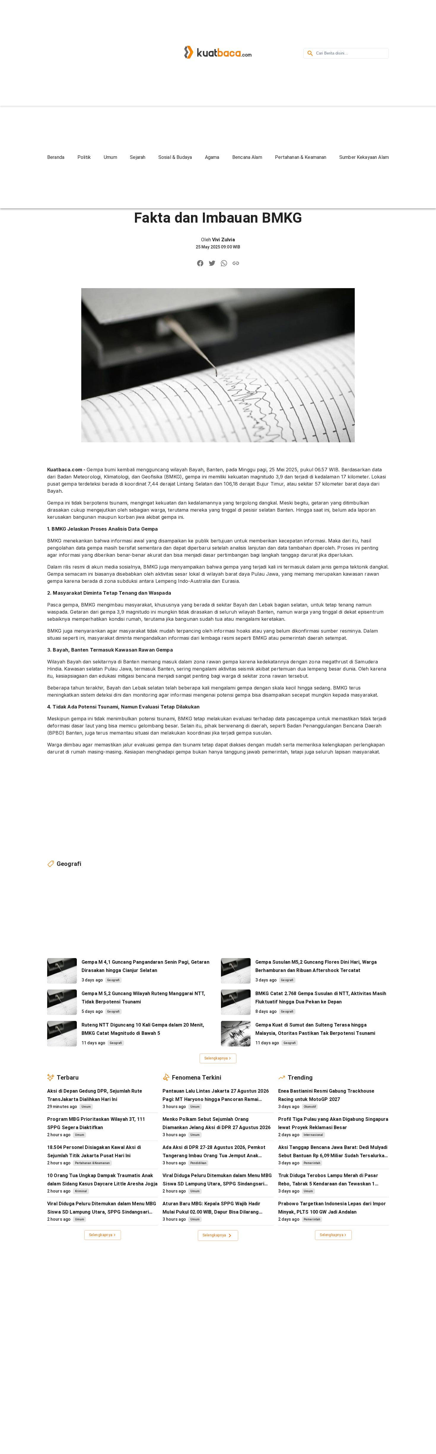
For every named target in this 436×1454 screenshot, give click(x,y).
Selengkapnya (216, 1058)
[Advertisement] (97, 52)
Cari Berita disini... (332, 53)
